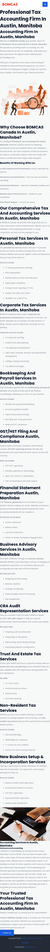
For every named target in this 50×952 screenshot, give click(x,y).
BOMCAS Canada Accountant (31, 938)
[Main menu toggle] (45, 4)
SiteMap (25, 942)
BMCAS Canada (29, 947)
